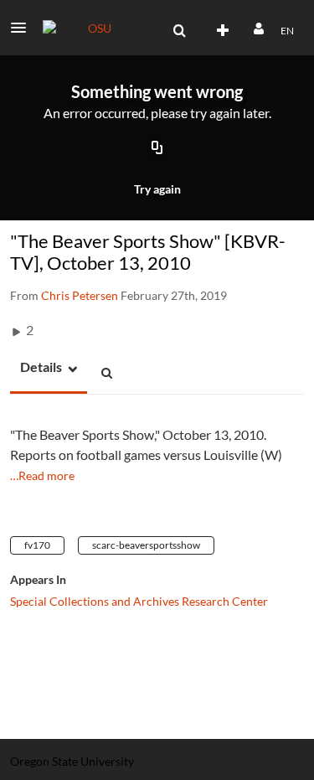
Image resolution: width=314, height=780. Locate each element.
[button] (23, 27)
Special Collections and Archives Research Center (139, 601)
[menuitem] (179, 31)
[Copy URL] (157, 149)
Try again (157, 189)
